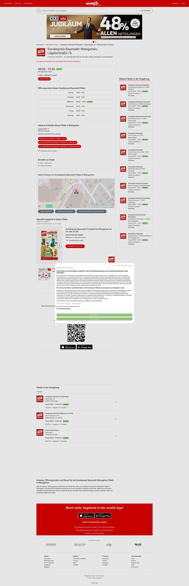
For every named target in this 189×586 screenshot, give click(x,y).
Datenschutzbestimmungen (123, 265)
